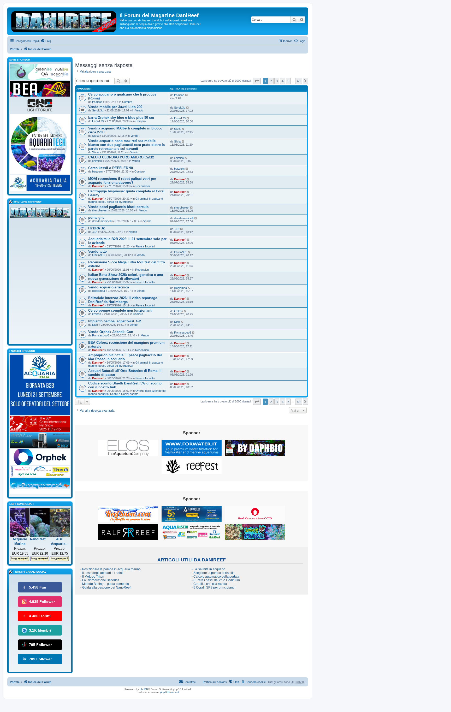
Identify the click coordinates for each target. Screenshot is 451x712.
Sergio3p (97, 110)
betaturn (97, 171)
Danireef (98, 186)
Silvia (95, 135)
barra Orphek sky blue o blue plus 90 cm (121, 118)
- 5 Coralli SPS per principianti (213, 587)
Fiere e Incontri (145, 246)
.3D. (94, 231)
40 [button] (298, 81)
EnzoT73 (98, 121)
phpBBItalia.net (169, 692)
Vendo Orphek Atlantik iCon (110, 332)
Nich (95, 324)
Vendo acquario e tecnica (108, 287)
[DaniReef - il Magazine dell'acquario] (40, 213)
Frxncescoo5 (100, 335)
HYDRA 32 (96, 228)
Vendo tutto (97, 251)
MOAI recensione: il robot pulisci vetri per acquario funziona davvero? (122, 181)
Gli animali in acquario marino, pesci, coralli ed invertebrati (125, 200)
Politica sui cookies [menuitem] (215, 682)
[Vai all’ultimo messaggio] (186, 95)
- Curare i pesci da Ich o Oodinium (216, 580)
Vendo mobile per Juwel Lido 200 (115, 107)
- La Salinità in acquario (208, 569)
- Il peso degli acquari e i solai (101, 573)
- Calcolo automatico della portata (215, 576)
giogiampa (98, 290)
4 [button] (282, 81)
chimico (97, 160)
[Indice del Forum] (64, 21)
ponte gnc (96, 217)
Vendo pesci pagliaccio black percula (118, 207)
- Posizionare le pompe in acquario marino (110, 569)
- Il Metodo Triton (92, 576)
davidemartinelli (101, 221)
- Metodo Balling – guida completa (104, 584)
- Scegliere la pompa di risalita (213, 573)
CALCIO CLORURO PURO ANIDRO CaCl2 (121, 157)
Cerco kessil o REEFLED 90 (110, 168)
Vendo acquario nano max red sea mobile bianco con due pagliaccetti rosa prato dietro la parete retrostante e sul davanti (126, 145)
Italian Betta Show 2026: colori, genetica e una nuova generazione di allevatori (125, 277)
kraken (96, 314)
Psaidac (97, 101)
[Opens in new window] (128, 447)
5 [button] (288, 81)
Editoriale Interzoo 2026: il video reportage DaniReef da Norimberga (122, 300)
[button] (257, 81)
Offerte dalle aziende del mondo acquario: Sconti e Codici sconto (127, 392)
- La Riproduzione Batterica (99, 580)
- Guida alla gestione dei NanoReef (105, 587)
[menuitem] (46, 41)
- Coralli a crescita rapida (209, 584)
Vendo (139, 110)
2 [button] (271, 81)
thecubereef (99, 210)
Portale (15, 49)
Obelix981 (98, 255)
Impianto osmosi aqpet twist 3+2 (114, 321)
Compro (127, 101)
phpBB (144, 689)
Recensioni (142, 186)
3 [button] (277, 81)
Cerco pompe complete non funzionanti (120, 310)
